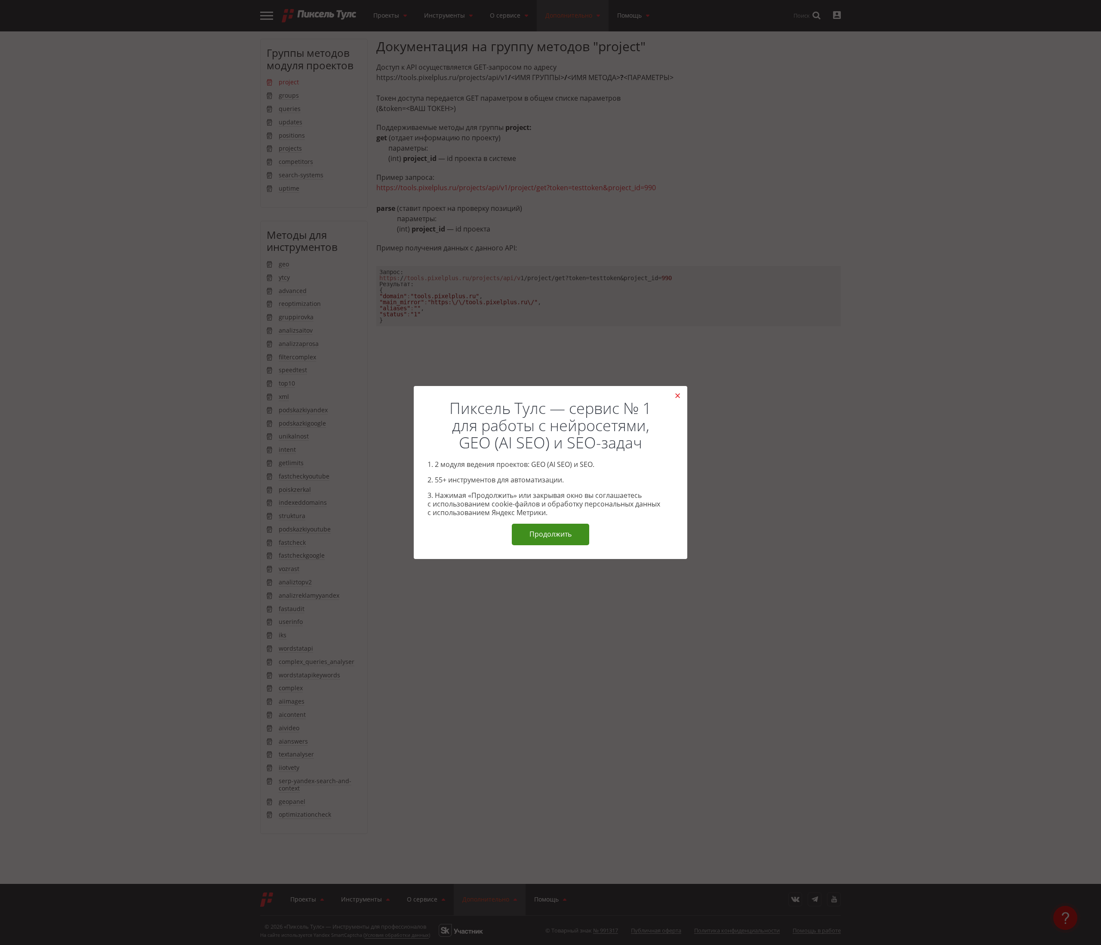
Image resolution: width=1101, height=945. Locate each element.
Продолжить (550, 534)
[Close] (677, 396)
